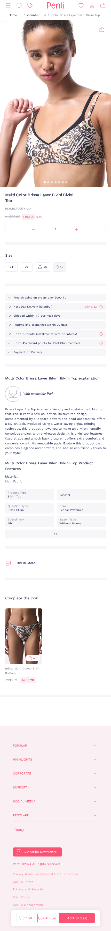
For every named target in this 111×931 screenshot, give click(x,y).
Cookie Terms (23, 882)
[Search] (19, 5)
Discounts (30, 15)
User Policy (21, 897)
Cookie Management (28, 905)
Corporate (22, 773)
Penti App (21, 815)
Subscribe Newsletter (40, 852)
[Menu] (8, 5)
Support (20, 787)
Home (13, 15)
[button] (45, 182)
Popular (20, 745)
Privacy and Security (28, 889)
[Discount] (30, 5)
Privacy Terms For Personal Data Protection (45, 874)
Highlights (22, 759)
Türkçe (19, 830)
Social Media (24, 801)
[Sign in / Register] (92, 5)
